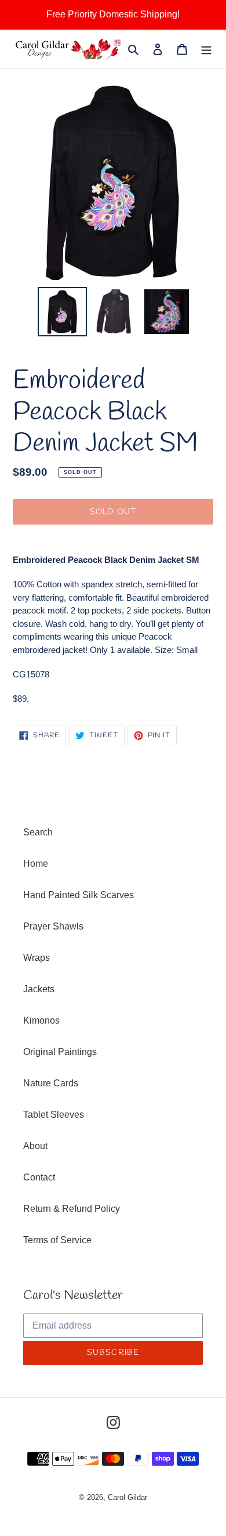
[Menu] (206, 49)
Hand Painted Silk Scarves (78, 895)
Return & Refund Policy (71, 1209)
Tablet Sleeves (53, 1114)
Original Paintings (60, 1052)
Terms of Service (57, 1240)
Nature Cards (50, 1083)
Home (35, 864)
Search (38, 832)
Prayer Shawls (53, 926)
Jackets (38, 989)
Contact (39, 1177)
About (35, 1146)
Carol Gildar (127, 1497)
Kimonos (41, 1020)
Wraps (36, 958)
